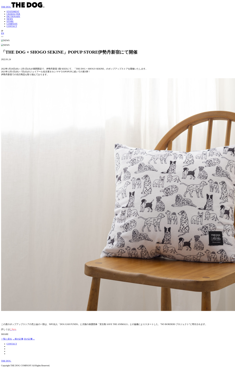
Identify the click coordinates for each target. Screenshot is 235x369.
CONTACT (12, 26)
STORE (10, 21)
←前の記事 (18, 339)
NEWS (10, 19)
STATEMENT (13, 11)
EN (2, 33)
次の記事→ (29, 339)
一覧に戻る (6, 339)
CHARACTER (13, 14)
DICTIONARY (13, 16)
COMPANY (12, 24)
